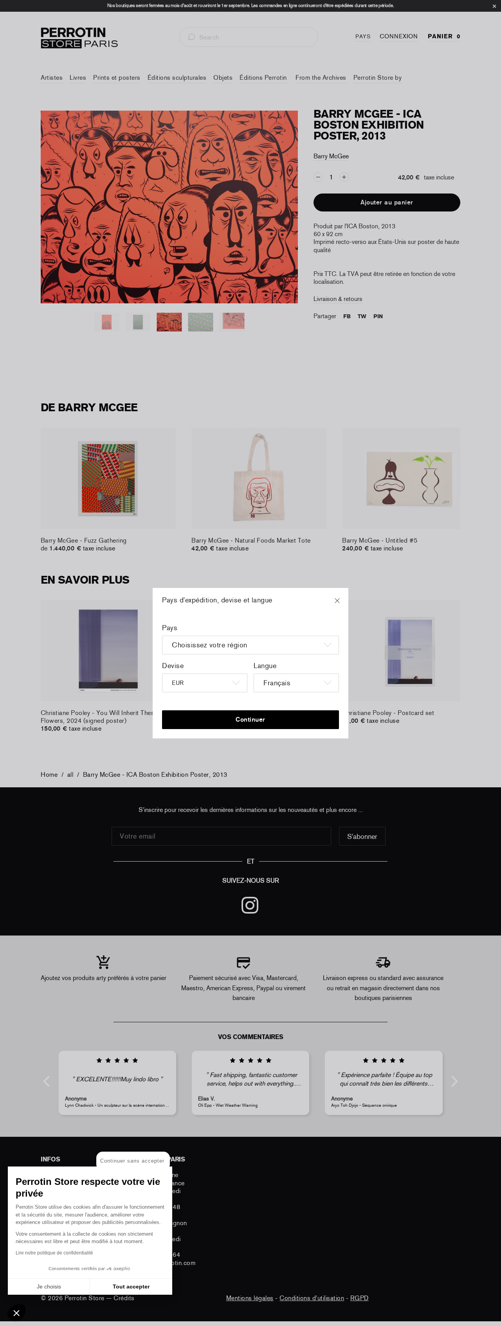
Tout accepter (131, 1286)
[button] (16, 1312)
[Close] (344, 604)
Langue (265, 665)
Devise (173, 665)
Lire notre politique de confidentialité (54, 1253)
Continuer (250, 719)
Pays (169, 628)
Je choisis (49, 1286)
